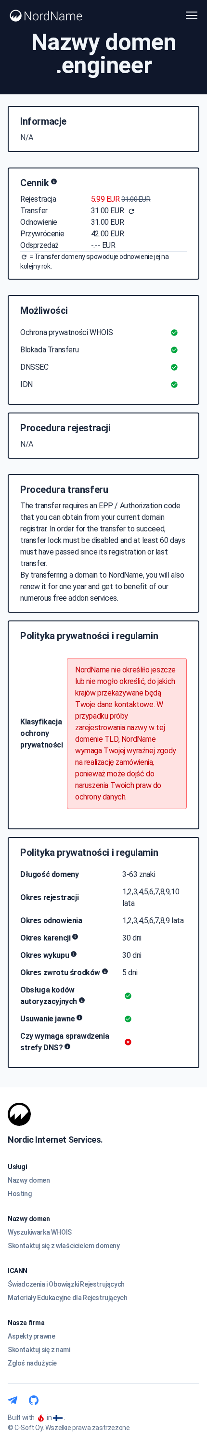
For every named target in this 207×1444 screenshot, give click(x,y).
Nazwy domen (29, 1180)
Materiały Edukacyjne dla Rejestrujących (67, 1298)
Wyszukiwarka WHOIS (40, 1232)
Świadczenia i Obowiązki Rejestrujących (66, 1284)
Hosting (19, 1194)
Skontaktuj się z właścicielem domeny (64, 1246)
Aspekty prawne (31, 1336)
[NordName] (46, 16)
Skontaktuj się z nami (39, 1350)
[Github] (34, 1400)
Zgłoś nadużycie (32, 1363)
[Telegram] (12, 1400)
